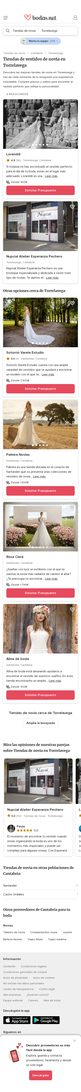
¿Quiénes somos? (38, 994)
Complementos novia (43, 932)
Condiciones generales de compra (25, 972)
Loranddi (13, 154)
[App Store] (17, 1023)
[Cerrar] (75, 1041)
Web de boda (52, 1000)
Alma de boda (17, 659)
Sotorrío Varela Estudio (25, 352)
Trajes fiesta (35, 939)
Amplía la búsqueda (40, 723)
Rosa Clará (14, 557)
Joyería (67, 932)
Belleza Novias (12, 939)
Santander (10, 886)
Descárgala (40, 1075)
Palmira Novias (18, 454)
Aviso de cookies (44, 977)
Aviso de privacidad (15, 977)
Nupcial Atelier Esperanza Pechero (34, 256)
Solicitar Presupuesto (40, 190)
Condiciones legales (34, 966)
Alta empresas (12, 994)
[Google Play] (46, 1023)
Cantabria (37, 53)
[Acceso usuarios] (75, 17)
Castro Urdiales (13, 894)
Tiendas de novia (14, 53)
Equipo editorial (13, 1000)
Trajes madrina (57, 939)
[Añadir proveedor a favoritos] (72, 105)
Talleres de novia (14, 932)
